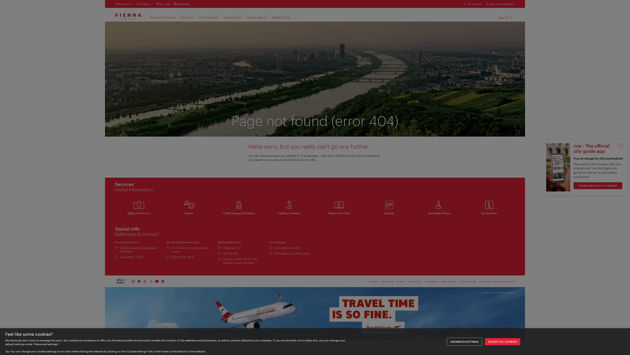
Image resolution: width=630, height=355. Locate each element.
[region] (315, 341)
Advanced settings (464, 341)
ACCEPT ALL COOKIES (502, 341)
